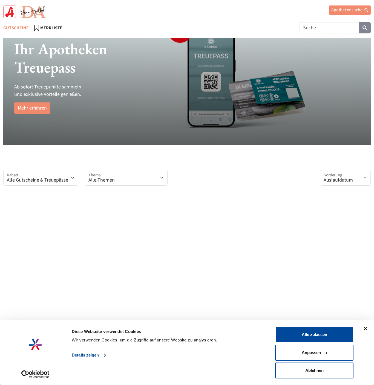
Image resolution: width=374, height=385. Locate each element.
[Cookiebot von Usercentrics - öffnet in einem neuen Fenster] (35, 374)
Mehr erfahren (32, 108)
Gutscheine (16, 28)
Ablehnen (314, 370)
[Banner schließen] (365, 329)
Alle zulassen (314, 334)
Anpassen (311, 352)
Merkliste (51, 28)
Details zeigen (85, 355)
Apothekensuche (347, 10)
